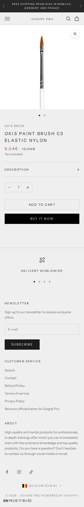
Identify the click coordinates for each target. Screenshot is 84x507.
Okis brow (15, 126)
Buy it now (42, 218)
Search (10, 370)
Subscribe (22, 344)
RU (24, 501)
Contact (10, 378)
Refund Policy (15, 386)
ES (30, 501)
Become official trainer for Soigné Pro (32, 409)
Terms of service (17, 393)
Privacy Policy (14, 401)
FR (11, 501)
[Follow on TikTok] (31, 472)
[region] (42, 265)
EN (6, 501)
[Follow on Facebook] (7, 472)
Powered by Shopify (60, 495)
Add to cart (42, 204)
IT (20, 501)
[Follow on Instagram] (19, 472)
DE (15, 501)
